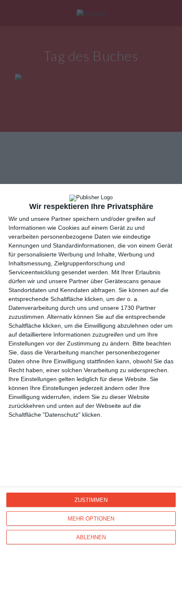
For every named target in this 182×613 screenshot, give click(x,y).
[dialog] (91, 398)
